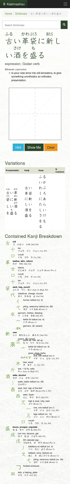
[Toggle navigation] (65, 4)
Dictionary (21, 13)
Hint (18, 147)
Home (8, 13)
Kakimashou (15, 4)
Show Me (34, 147)
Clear (51, 147)
